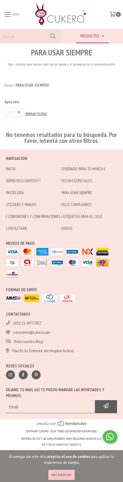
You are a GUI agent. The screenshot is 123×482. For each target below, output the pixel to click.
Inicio (8, 85)
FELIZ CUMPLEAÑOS (76, 204)
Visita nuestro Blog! (29, 341)
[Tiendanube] (62, 425)
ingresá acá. (93, 439)
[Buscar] (53, 36)
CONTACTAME (16, 228)
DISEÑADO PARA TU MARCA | (83, 168)
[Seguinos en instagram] (10, 374)
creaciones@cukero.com (31, 332)
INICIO (11, 168)
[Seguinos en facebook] (23, 374)
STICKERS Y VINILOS (21, 204)
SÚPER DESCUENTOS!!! (23, 180)
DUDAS (66, 228)
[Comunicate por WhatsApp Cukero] (110, 436)
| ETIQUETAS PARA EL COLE (81, 216)
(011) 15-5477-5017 (27, 323)
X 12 (11, 112)
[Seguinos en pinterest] (36, 374)
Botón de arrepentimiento (62, 445)
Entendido (61, 474)
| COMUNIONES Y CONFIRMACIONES (33, 216)
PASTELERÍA (15, 192)
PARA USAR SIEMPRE (76, 192)
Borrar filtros (36, 113)
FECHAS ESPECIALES (76, 180)
